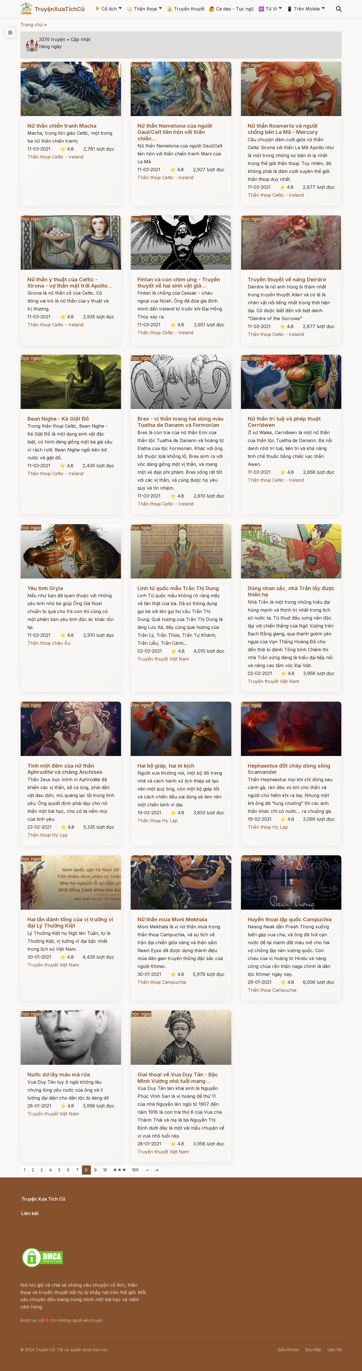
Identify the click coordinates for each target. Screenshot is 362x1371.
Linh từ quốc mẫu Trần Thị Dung (178, 588)
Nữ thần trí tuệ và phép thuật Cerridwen (284, 421)
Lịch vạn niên (35, 1219)
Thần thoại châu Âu (48, 643)
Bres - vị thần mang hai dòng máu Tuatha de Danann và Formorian (180, 421)
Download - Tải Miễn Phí (48, 1241)
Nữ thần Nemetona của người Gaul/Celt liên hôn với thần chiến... (174, 132)
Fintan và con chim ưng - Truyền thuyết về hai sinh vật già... (178, 282)
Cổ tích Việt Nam (39, 1205)
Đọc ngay (31, 65)
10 (105, 1170)
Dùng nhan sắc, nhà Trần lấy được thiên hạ (291, 591)
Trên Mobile (303, 9)
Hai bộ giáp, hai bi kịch (165, 765)
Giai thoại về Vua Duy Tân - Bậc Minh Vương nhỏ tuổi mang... (177, 1077)
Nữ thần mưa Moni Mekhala (172, 919)
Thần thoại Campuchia (161, 982)
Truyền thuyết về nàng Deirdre (287, 279)
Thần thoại (142, 9)
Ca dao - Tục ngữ (231, 9)
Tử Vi (267, 9)
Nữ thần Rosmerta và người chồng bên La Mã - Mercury (283, 129)
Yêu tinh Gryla (45, 588)
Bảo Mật (313, 1349)
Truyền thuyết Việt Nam (163, 659)
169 (135, 1170)
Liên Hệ (335, 1349)
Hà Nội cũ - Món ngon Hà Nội (53, 1227)
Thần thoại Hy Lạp (47, 835)
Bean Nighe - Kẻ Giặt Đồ (58, 418)
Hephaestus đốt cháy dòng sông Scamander (289, 768)
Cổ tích (105, 9)
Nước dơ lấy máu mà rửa (58, 1074)
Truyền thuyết (185, 9)
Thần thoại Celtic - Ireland (55, 157)
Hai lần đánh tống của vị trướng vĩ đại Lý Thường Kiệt (70, 922)
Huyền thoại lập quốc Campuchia (290, 919)
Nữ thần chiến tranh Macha (61, 126)
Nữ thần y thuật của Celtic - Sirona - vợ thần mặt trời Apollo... (70, 282)
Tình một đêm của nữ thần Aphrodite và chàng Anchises (64, 768)
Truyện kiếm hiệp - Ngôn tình (53, 1234)
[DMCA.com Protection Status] (42, 1266)
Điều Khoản (288, 1349)
